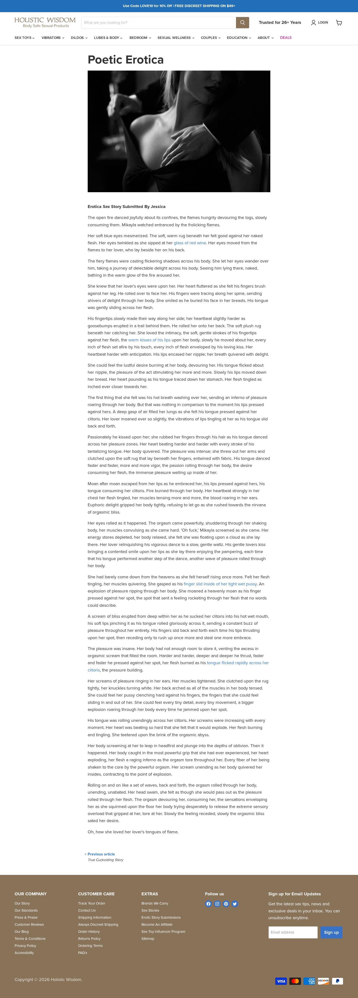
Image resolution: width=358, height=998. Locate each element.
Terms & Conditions (30, 938)
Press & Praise (26, 917)
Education (237, 37)
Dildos (78, 37)
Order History (89, 931)
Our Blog (22, 931)
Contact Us (87, 910)
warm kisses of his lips (149, 340)
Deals (286, 37)
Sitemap (147, 938)
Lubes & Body (107, 37)
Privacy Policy (25, 945)
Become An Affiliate (156, 924)
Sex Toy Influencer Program (163, 931)
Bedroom (139, 37)
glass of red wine (190, 243)
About (264, 37)
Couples (209, 37)
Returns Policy (89, 938)
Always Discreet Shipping (98, 924)
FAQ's (82, 952)
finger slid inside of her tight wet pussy (220, 584)
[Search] (242, 22)
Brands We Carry (154, 903)
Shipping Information (94, 917)
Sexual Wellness (175, 37)
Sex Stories (150, 910)
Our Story (22, 903)
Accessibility (24, 952)
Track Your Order (91, 903)
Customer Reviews (29, 924)
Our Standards (26, 910)
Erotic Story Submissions (161, 917)
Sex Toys (23, 37)
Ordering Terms (90, 945)
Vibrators (52, 37)
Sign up (331, 932)
